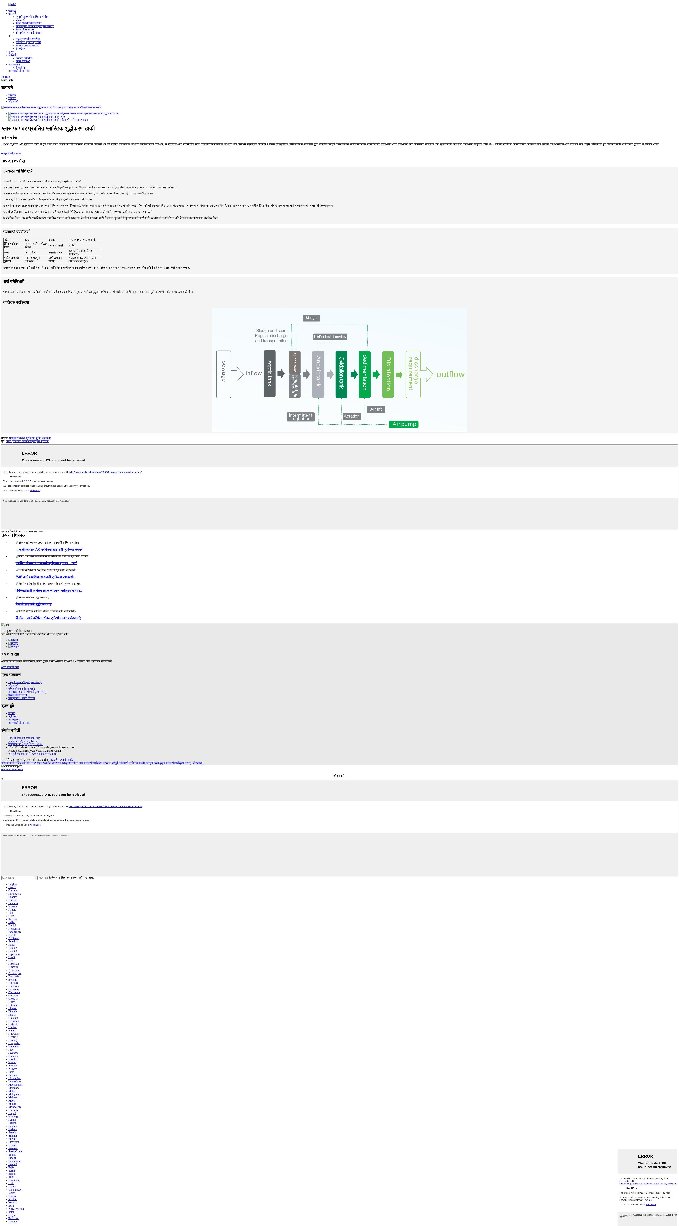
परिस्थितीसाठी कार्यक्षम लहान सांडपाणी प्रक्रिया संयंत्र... (49, 590)
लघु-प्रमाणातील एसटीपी (28, 38)
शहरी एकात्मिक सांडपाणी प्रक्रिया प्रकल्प (27, 441)
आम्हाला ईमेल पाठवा (11, 153)
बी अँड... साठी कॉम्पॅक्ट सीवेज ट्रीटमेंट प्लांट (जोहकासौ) (48, 618)
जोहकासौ (20, 19)
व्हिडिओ (12, 54)
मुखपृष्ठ (12, 10)
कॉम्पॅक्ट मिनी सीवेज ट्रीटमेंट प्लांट (18, 762)
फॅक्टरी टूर (21, 67)
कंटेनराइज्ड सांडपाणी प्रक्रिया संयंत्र (35, 26)
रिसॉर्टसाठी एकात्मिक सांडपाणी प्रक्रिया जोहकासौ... (46, 577)
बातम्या (11, 51)
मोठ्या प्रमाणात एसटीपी (27, 45)
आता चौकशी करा (10, 667)
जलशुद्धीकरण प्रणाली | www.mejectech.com (32, 753)
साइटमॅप (53, 759)
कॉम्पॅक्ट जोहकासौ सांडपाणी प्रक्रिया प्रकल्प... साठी (46, 563)
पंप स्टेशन (20, 48)
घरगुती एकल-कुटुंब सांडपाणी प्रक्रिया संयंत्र (168, 762)
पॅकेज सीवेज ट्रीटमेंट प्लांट (29, 23)
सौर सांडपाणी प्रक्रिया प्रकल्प (95, 762)
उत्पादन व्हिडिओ (24, 58)
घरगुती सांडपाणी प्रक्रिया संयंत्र (32, 16)
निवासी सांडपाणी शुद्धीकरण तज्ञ (34, 604)
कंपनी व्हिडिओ (23, 61)
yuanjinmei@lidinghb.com (23, 741)
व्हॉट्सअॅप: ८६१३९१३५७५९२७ (25, 744)
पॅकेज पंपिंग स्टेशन (25, 29)
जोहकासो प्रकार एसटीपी (28, 42)
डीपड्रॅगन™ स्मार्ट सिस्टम (29, 32)
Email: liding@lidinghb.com (24, 737)
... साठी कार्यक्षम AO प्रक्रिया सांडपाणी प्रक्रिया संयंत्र (49, 549)
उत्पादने (12, 13)
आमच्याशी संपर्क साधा (19, 70)
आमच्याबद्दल (14, 64)
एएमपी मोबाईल (67, 759)
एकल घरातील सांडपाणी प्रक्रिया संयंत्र (57, 762)
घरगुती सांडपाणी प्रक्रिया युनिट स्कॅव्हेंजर (30, 438)
